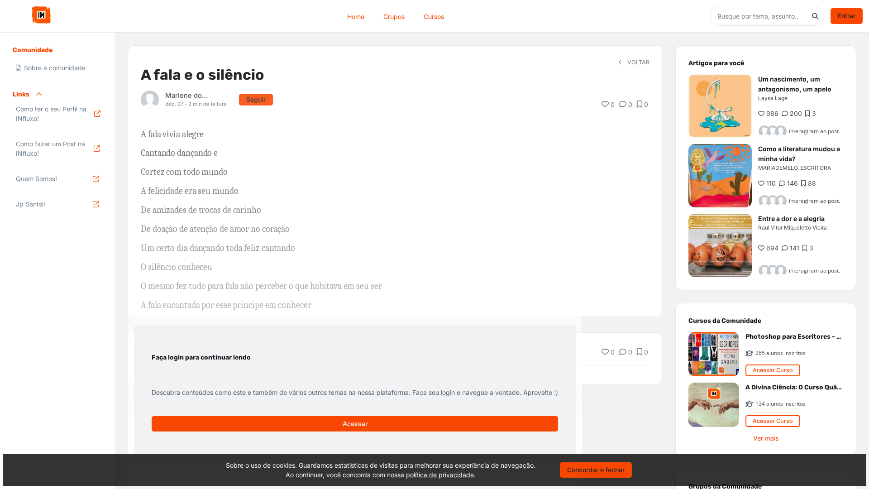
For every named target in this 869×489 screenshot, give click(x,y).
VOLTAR (637, 62)
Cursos (434, 16)
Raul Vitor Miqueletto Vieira (792, 227)
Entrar (846, 15)
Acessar (355, 423)
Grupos (394, 16)
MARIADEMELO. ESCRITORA (794, 167)
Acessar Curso (773, 370)
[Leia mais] (720, 106)
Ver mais (765, 438)
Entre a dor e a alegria (791, 218)
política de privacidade (440, 475)
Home (355, 16)
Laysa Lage (773, 98)
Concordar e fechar (596, 470)
